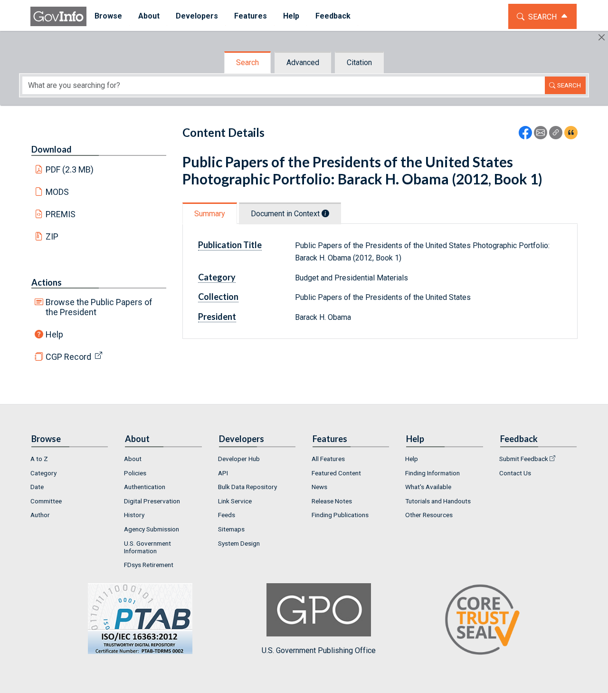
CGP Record (68, 357)
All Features (328, 458)
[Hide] (601, 37)
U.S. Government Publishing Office (319, 650)
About (133, 458)
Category (43, 473)
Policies (135, 473)
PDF (70, 169)
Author (40, 515)
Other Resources (429, 515)
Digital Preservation (152, 501)
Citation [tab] (359, 62)
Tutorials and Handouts (438, 501)
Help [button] (291, 15)
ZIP (52, 236)
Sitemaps (231, 529)
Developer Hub (239, 458)
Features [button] (250, 15)
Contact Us (515, 473)
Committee (46, 501)
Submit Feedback (523, 458)
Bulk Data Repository (247, 487)
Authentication (144, 487)
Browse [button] (108, 15)
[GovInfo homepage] (58, 16)
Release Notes (332, 501)
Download (51, 149)
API (223, 473)
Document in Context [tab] (286, 213)
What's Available (428, 487)
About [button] (149, 15)
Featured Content (336, 473)
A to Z (39, 458)
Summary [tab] (209, 213)
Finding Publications (340, 515)
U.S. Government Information (147, 547)
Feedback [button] (333, 15)
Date (37, 487)
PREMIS (61, 214)
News (319, 487)
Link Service (235, 501)
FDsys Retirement (148, 564)
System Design (239, 543)
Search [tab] (247, 62)
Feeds (226, 515)
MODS (57, 192)
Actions (46, 282)
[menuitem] (108, 16)
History (134, 515)
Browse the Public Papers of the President (99, 307)
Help (54, 334)
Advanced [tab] (302, 62)
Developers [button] (197, 15)
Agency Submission (151, 529)
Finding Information (432, 473)
